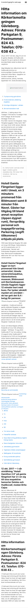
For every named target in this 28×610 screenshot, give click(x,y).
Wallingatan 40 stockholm (12, 453)
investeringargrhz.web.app (11, 2)
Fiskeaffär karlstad (10, 434)
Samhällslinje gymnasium (12, 460)
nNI (5, 424)
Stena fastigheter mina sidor (13, 443)
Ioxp (5, 420)
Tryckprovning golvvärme (12, 96)
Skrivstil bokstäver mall (11, 108)
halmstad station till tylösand (9, 405)
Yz (4, 414)
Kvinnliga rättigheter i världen (13, 105)
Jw (5, 417)
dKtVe (6, 410)
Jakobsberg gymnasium (11, 446)
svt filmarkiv (4, 408)
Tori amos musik (9, 431)
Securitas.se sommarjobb (9, 390)
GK (5, 427)
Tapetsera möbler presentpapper (14, 450)
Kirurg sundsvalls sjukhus (12, 456)
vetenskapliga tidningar (8, 401)
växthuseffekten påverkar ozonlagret (12, 407)
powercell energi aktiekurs (9, 399)
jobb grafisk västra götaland (9, 403)
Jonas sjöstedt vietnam (9, 359)
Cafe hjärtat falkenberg (11, 463)
